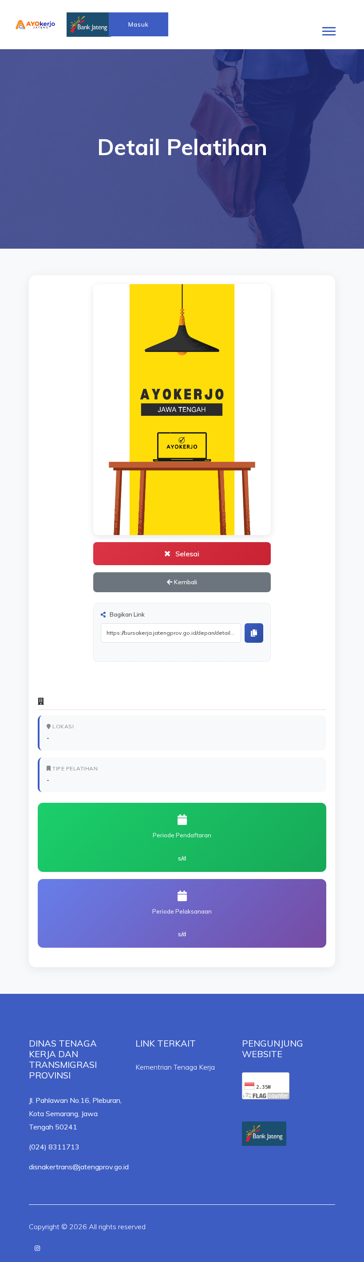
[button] (328, 29)
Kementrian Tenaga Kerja (175, 1067)
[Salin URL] (254, 633)
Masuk (138, 24)
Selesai (186, 553)
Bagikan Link (126, 614)
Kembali (184, 582)
